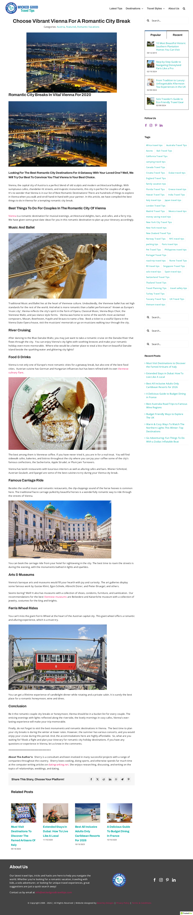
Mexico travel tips (178, 211)
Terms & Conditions (141, 903)
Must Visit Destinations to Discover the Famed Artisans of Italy (23, 835)
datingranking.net (58, 764)
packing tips (152, 244)
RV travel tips (153, 266)
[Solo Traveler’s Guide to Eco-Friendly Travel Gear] (150, 99)
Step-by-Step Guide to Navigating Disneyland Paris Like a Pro (168, 65)
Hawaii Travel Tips (155, 194)
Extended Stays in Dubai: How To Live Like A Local (55, 831)
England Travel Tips (156, 178)
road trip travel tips (156, 260)
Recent (177, 34)
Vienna (12, 215)
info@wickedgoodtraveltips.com (53, 892)
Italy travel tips (153, 200)
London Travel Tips (155, 205)
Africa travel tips (154, 145)
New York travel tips (156, 227)
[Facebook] (91, 779)
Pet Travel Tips (153, 249)
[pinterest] (167, 880)
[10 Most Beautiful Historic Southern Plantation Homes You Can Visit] (150, 43)
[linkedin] (174, 880)
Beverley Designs (105, 903)
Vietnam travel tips (155, 304)
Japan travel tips (173, 200)
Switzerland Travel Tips (158, 277)
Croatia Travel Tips (155, 172)
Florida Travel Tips (155, 189)
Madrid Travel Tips (155, 211)
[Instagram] (150, 125)
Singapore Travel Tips (174, 266)
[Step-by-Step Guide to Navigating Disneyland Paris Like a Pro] (150, 62)
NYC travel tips (176, 238)
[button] (184, 8)
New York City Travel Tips (159, 222)
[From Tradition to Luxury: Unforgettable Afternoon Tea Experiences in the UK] (150, 80)
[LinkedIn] (110, 779)
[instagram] (161, 880)
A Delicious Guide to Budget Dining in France (118, 831)
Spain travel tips (173, 271)
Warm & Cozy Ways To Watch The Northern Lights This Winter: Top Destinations (165, 428)
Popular (155, 34)
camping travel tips (155, 161)
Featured (71, 26)
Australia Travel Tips (176, 145)
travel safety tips (178, 288)
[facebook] (154, 880)
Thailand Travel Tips (156, 282)
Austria (61, 26)
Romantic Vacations (88, 26)
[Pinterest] (128, 779)
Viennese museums (55, 596)
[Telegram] (122, 779)
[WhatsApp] (116, 779)
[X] (97, 779)
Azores (149, 150)
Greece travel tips (177, 189)
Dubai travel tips (177, 172)
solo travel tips (153, 271)
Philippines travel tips (176, 249)
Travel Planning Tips (156, 288)
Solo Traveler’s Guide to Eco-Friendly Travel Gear (170, 100)
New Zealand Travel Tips (158, 233)
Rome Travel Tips (178, 260)
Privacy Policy (123, 903)
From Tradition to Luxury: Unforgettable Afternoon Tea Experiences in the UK (171, 83)
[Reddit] (104, 779)
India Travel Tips (176, 194)
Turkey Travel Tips (155, 293)
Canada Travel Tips (155, 167)
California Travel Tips (156, 156)
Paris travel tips (170, 244)
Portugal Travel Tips (156, 255)
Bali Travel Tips (164, 150)
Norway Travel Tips (156, 238)
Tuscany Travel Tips (156, 299)
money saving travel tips (158, 216)
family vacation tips (156, 183)
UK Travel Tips (177, 299)
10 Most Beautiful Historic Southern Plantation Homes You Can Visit (171, 46)
